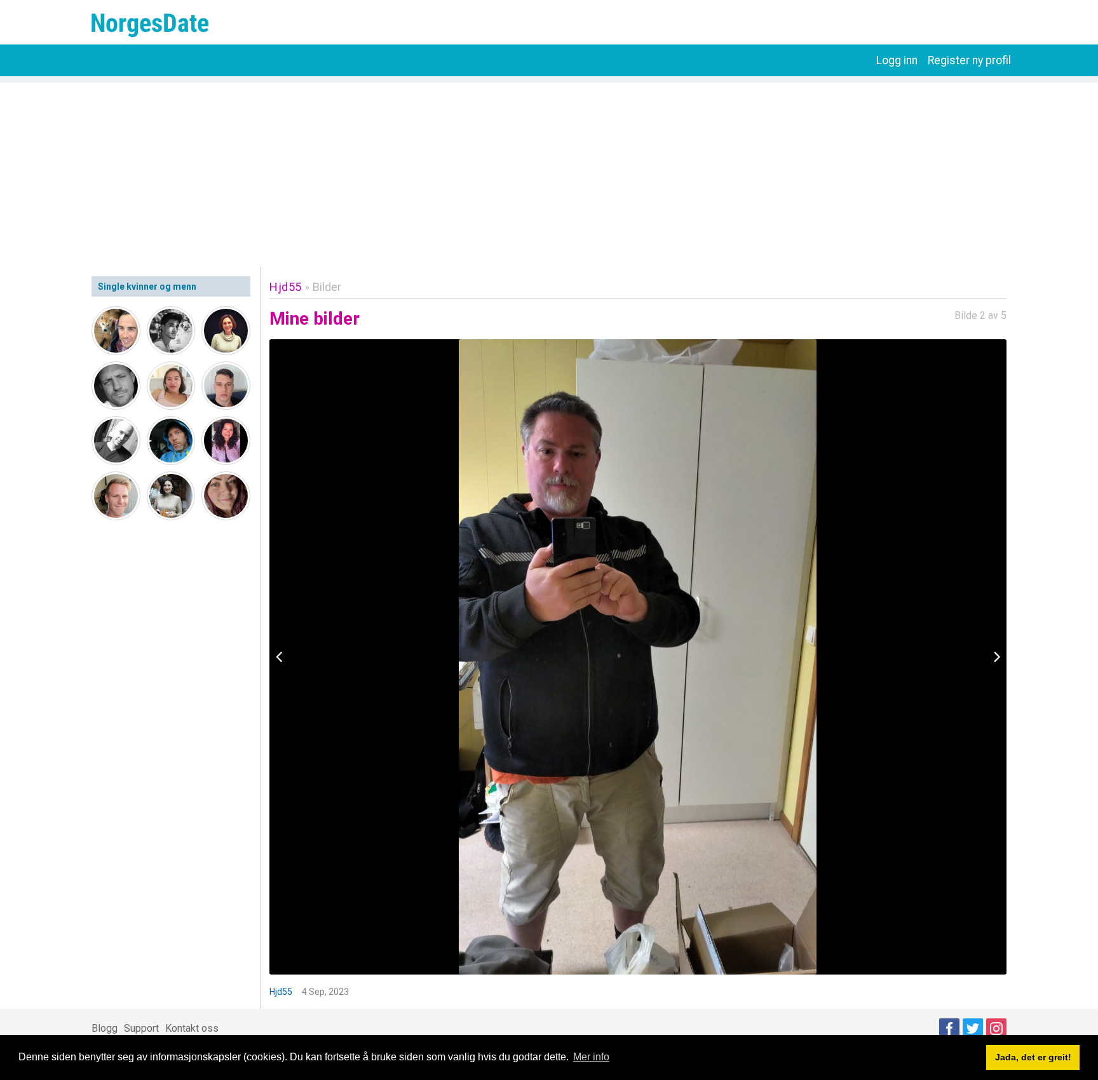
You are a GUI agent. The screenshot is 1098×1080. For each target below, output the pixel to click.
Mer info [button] (591, 1056)
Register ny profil (969, 60)
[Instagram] (996, 1028)
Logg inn (897, 60)
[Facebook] (949, 1028)
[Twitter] (973, 1028)
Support (141, 1028)
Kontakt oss (192, 1028)
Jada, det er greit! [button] (1033, 1057)
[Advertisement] (549, 171)
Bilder (327, 287)
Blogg (105, 1028)
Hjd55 (285, 287)
